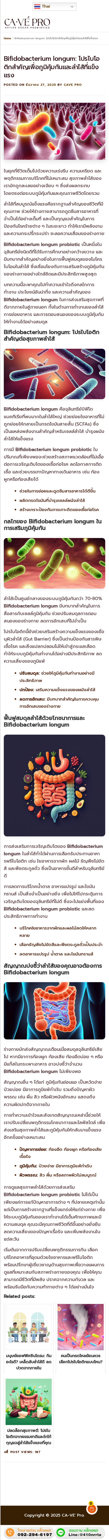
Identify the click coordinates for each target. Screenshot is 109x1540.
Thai (45, 6)
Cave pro (73, 84)
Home (7, 38)
